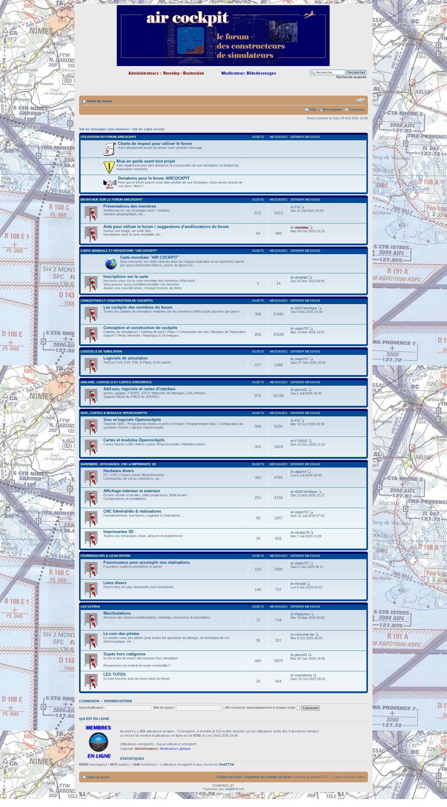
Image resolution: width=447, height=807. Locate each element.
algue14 (301, 471)
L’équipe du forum (229, 777)
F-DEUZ (301, 441)
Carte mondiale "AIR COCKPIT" (149, 257)
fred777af (226, 764)
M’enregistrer (332, 109)
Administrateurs (146, 748)
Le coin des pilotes (121, 633)
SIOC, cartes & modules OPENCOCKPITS (114, 413)
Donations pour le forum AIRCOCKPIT (154, 178)
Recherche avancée (351, 77)
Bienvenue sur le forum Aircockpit (111, 199)
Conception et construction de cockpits (117, 300)
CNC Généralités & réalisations (132, 511)
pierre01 (301, 389)
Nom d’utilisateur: (91, 707)
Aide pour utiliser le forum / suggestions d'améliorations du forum (166, 226)
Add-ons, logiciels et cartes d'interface (116, 382)
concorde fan (304, 634)
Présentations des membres (129, 206)
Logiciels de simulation (101, 351)
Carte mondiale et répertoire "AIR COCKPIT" (119, 250)
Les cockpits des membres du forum (137, 307)
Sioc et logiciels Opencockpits (132, 419)
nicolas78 (302, 532)
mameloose (303, 675)
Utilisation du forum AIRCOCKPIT (108, 137)
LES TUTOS (114, 674)
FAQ (313, 109)
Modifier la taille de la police (360, 100)
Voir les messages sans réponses (104, 129)
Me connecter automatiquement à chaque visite (260, 707)
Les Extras (90, 606)
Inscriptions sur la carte (125, 276)
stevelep (301, 227)
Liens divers (114, 583)
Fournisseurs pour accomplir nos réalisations (146, 562)
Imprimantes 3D (118, 531)
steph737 (302, 328)
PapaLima (302, 614)
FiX (297, 207)
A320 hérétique (306, 308)
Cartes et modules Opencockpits (134, 440)
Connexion (357, 109)
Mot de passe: (164, 707)
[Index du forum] (224, 63)
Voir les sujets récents (148, 129)
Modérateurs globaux (175, 748)
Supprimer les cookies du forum (268, 777)
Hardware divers (118, 470)
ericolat (300, 583)
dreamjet (301, 277)
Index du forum (99, 101)
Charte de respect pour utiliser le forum (155, 143)
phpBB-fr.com (234, 789)
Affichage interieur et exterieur (131, 491)
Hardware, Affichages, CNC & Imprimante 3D (118, 464)
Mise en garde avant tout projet (145, 161)
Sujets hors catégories (124, 654)
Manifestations (117, 613)
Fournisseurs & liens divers (105, 555)
